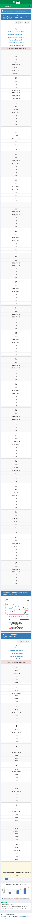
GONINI (21, 916)
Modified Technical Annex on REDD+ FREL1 (14, 908)
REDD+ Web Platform (8, 904)
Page (27, 22)
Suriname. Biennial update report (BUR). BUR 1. (15, 906)
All (28, 641)
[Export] (21, 22)
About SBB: (8, 6)
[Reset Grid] (17, 22)
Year (16, 29)
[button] (1, 6)
